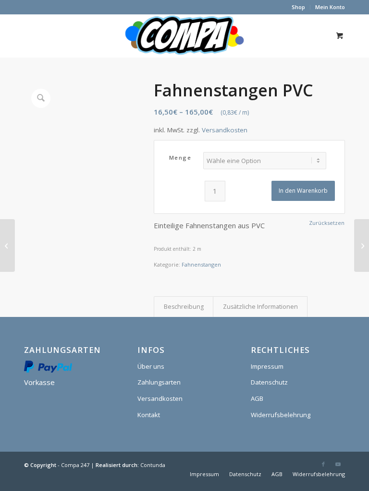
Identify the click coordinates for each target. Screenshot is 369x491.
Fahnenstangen (201, 264)
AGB (257, 398)
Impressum (267, 366)
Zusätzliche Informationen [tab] (260, 307)
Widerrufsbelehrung (280, 414)
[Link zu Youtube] (338, 464)
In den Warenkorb (303, 191)
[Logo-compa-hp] (184, 35)
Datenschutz (269, 382)
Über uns (150, 366)
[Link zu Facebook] (323, 464)
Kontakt (148, 414)
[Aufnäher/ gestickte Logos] (361, 245)
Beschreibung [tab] (184, 307)
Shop (298, 7)
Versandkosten (224, 130)
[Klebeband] (7, 245)
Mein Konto (330, 7)
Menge (180, 157)
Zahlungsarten (159, 382)
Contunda (152, 464)
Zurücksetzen (326, 222)
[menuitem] (298, 7)
